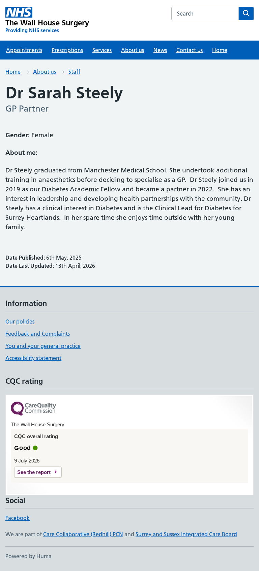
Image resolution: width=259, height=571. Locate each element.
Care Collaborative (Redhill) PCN (83, 534)
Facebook (17, 518)
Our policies (19, 321)
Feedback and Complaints (37, 333)
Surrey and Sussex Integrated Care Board (186, 534)
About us (132, 50)
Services (102, 50)
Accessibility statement (33, 358)
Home (219, 50)
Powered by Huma (28, 556)
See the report (34, 472)
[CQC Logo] (33, 409)
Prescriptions (67, 50)
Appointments (24, 50)
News (160, 50)
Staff (74, 71)
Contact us (189, 50)
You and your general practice (43, 345)
